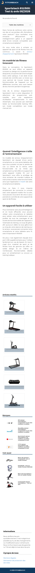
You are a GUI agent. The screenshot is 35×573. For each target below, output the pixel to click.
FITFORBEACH (11, 3)
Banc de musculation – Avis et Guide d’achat (25, 474)
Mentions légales (9, 558)
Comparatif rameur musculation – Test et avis (24, 483)
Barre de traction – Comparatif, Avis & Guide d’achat (24, 459)
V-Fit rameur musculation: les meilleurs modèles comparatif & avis (23, 446)
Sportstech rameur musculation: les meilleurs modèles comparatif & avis (24, 438)
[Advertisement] (17, 132)
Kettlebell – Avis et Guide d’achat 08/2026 (25, 466)
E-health (22, 182)
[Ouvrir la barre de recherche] (27, 2)
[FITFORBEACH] (3, 2)
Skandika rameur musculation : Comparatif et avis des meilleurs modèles (25, 430)
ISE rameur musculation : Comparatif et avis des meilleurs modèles (25, 422)
